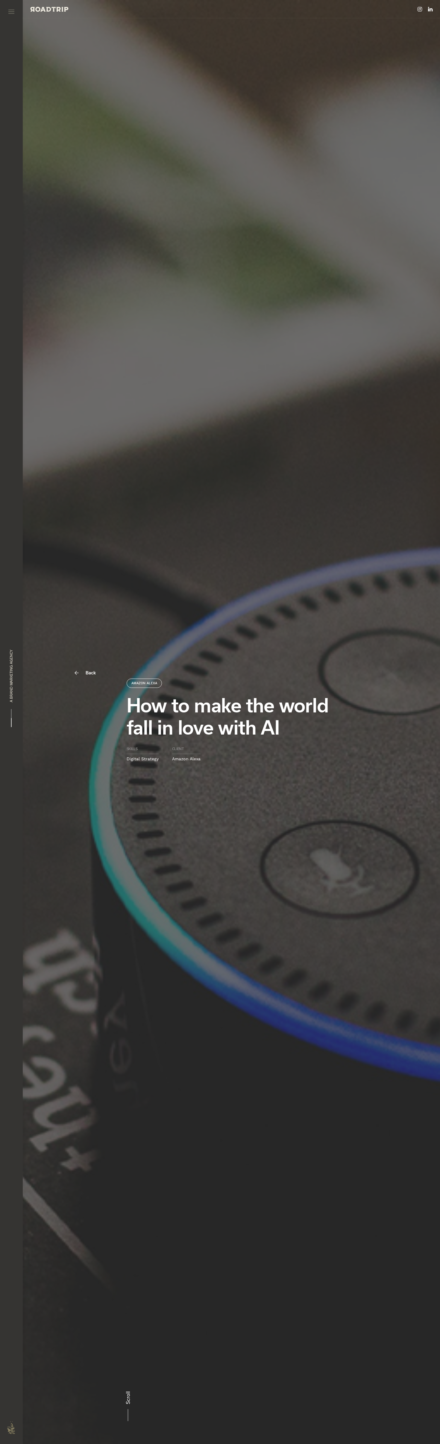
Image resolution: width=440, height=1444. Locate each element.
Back (90, 672)
